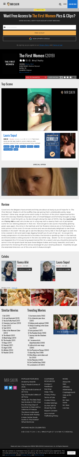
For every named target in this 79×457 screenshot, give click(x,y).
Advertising (67, 390)
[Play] (39, 109)
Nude (16, 149)
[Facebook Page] (6, 387)
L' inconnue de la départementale (37, 341)
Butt (12, 146)
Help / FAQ (48, 392)
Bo (6, 316)
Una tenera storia (37, 316)
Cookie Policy (49, 400)
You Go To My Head (11, 320)
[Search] (60, 4)
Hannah (8, 345)
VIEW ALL (66, 432)
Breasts (6, 146)
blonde (23, 146)
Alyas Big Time (36, 352)
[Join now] (72, 4)
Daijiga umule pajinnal (39, 323)
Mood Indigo (9, 338)
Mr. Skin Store (66, 401)
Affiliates (66, 387)
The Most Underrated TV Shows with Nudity (30, 413)
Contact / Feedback (48, 385)
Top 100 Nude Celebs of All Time (31, 396)
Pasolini (8, 352)
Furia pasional (36, 330)
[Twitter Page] (10, 387)
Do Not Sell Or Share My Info (50, 407)
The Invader (9, 340)
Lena (7, 325)
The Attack (9, 335)
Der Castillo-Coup (37, 362)
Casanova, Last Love (12, 323)
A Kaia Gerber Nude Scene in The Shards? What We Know (30, 419)
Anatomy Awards (28, 382)
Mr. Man (66, 405)
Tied (7, 328)
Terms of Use (57, 45)
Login (64, 4)
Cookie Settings (50, 403)
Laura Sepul (10, 135)
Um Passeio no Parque (39, 350)
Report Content (50, 411)
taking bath (8, 149)
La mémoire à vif (37, 365)
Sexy (17, 146)
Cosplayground (69, 392)
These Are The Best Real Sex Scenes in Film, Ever (31, 401)
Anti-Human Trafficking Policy (51, 415)
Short (32, 64)
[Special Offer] (39, 182)
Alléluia (8, 350)
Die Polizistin (36, 360)
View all (14, 288)
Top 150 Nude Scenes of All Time (31, 391)
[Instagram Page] (15, 387)
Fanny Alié (23, 262)
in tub (37, 146)
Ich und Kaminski (11, 318)
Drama (27, 64)
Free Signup (39, 33)
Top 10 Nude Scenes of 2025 (30, 386)
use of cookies (10, 455)
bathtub (30, 146)
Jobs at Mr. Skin (67, 396)
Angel (7, 347)
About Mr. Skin (67, 383)
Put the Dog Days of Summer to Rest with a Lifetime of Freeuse (30, 407)
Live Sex (66, 408)
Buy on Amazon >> (25, 72)
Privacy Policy (44, 45)
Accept (71, 453)
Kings (7, 343)
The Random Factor (37, 333)
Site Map (48, 389)
